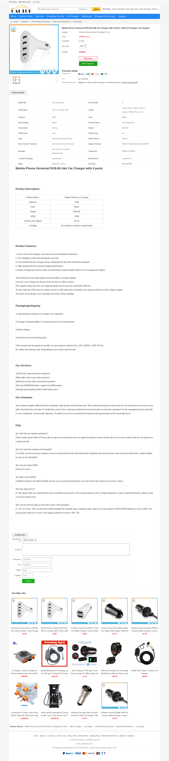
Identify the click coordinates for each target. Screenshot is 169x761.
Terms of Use (61, 736)
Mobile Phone (26, 2)
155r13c (154, 9)
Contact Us (51, 736)
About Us (43, 736)
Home (36, 736)
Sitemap (122, 736)
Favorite (14, 2)
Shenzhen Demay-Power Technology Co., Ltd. (94, 32)
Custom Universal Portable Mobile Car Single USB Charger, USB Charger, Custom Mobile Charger (114, 631)
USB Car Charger (75, 726)
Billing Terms (83, 736)
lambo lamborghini (118, 9)
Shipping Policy (95, 736)
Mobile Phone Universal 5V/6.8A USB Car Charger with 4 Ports (46, 726)
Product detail (18, 93)
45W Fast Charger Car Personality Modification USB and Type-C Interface (114, 673)
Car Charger (77, 22)
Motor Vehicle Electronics (61, 22)
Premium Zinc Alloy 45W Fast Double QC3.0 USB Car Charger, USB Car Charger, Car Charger (84, 715)
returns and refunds (130, 82)
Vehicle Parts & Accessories (41, 22)
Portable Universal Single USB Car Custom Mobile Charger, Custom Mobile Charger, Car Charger (144, 631)
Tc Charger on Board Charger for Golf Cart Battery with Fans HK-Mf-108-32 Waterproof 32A (24, 673)
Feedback (130, 736)
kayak (132, 9)
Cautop (15, 22)
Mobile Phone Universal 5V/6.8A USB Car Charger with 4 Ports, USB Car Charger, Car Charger (54, 631)
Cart (36, 2)
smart (141, 9)
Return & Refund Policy (110, 736)
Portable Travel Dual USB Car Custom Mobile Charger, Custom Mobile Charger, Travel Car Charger (84, 631)
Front (127, 9)
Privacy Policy (72, 736)
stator (136, 9)
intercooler (147, 9)
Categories (24, 22)
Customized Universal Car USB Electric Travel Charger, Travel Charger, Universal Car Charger (24, 631)
